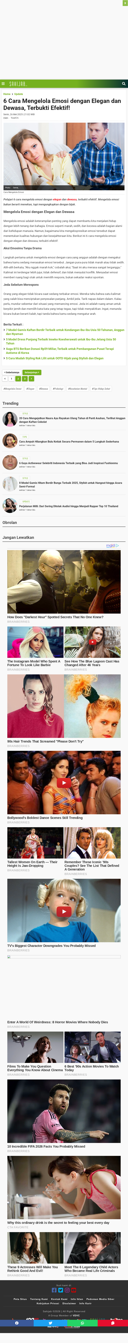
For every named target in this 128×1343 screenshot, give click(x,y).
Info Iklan (77, 1299)
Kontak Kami (59, 1299)
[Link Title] (4, 84)
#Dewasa (43, 388)
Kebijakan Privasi (48, 1303)
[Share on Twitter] (50, 1323)
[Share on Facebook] (17, 1323)
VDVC (76, 1315)
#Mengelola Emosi (12, 388)
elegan (57, 199)
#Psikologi (58, 388)
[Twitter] (60, 1290)
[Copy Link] (113, 1323)
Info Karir (85, 1303)
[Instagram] (67, 1290)
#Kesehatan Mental (77, 388)
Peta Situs (20, 1299)
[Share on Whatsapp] (82, 1323)
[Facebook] (54, 1290)
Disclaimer (69, 1303)
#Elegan (30, 388)
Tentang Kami (39, 1299)
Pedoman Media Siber (100, 1299)
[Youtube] (73, 1290)
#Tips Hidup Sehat (101, 388)
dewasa (72, 199)
